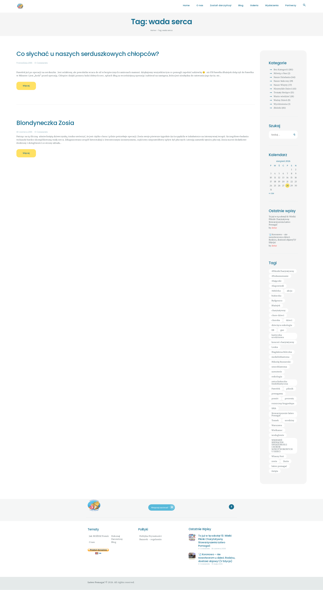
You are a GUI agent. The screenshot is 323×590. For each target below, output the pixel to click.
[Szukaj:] (283, 134)
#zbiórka (276, 291)
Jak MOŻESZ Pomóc (99, 536)
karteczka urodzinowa (278, 336)
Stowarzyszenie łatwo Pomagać (283, 414)
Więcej (26, 85)
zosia (274, 461)
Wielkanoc (277, 430)
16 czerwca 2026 (218, 548)
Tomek (275, 420)
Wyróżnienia (280, 104)
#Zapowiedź (278, 286)
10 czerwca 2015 (24, 132)
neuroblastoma (279, 366)
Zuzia (286, 461)
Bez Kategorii (281, 69)
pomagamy (277, 393)
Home (153, 30)
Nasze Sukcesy (281, 81)
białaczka (276, 295)
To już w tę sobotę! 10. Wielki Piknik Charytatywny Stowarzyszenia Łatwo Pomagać (282, 220)
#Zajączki (276, 281)
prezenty (289, 398)
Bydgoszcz (277, 300)
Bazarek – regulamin (150, 539)
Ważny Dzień (280, 100)
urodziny (289, 420)
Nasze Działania (282, 77)
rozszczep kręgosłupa (283, 403)
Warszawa (277, 425)
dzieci (289, 320)
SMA (274, 408)
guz (282, 330)
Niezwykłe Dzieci (283, 88)
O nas (92, 542)
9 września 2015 (24, 63)
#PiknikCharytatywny (283, 271)
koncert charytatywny (283, 342)
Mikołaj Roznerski (281, 362)
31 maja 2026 (217, 564)
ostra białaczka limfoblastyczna (280, 382)
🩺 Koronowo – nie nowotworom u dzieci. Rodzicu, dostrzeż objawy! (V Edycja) (282, 238)
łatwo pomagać (279, 466)
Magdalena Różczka (282, 352)
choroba (276, 320)
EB (273, 330)
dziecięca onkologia (282, 325)
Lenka (275, 347)
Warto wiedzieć (282, 96)
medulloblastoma (280, 357)
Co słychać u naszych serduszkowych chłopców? (87, 53)
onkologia (277, 376)
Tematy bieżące (282, 92)
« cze (271, 193)
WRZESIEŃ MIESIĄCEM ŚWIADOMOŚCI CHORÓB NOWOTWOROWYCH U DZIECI (282, 446)
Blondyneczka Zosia (45, 122)
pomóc (275, 398)
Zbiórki (277, 108)
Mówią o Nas (280, 73)
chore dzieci (278, 315)
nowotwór (277, 371)
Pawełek (276, 388)
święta (275, 471)
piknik (289, 388)
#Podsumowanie (280, 276)
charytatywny (279, 310)
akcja (289, 291)
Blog (113, 542)
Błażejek (276, 305)
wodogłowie (278, 435)
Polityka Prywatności (150, 536)
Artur (274, 228)
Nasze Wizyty (281, 85)
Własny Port (278, 456)
